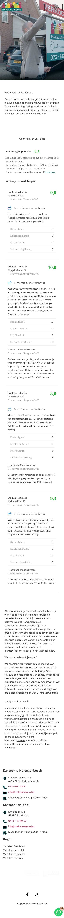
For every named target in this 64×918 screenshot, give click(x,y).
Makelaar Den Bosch (14, 846)
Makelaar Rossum (13, 857)
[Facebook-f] (27, 894)
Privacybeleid (24, 908)
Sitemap (42, 908)
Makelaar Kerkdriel (13, 850)
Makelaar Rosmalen (14, 854)
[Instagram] (36, 894)
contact (21, 740)
